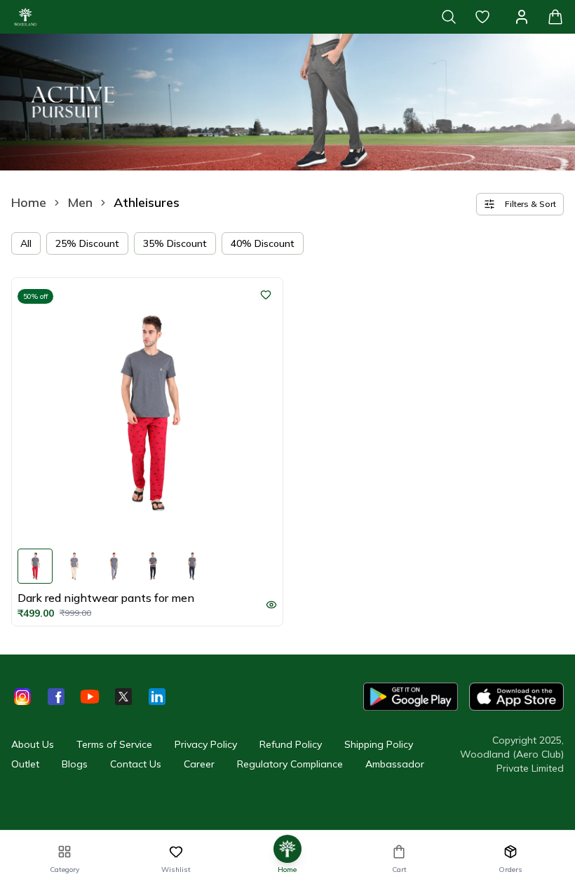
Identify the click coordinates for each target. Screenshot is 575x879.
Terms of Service (114, 744)
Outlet (25, 764)
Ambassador (394, 764)
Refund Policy (290, 744)
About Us (32, 744)
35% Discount (175, 243)
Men (80, 202)
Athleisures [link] (147, 202)
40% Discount (263, 243)
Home (28, 202)
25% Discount (87, 243)
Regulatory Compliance (290, 764)
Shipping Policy (378, 744)
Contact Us (135, 764)
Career (199, 764)
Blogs (75, 764)
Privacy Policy (206, 744)
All (26, 243)
